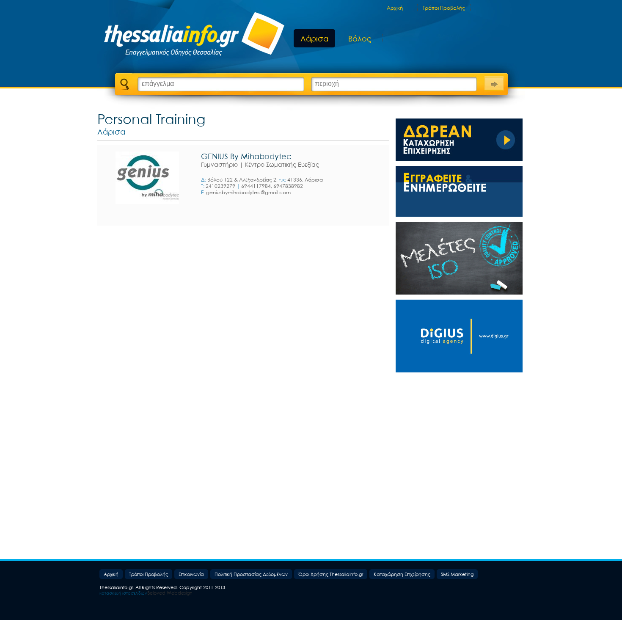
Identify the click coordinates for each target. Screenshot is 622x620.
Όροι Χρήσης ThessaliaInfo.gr (330, 574)
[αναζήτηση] (494, 83)
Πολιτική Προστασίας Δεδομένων (251, 574)
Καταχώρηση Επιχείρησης (402, 574)
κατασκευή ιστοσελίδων (123, 592)
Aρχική (395, 8)
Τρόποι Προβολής (444, 8)
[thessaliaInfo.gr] (189, 36)
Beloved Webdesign (170, 592)
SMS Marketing (457, 574)
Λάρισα (314, 38)
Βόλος (359, 39)
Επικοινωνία (191, 574)
